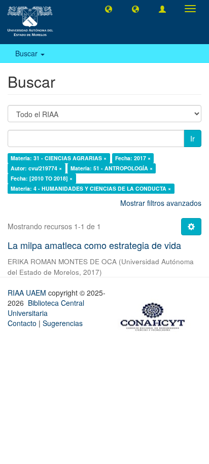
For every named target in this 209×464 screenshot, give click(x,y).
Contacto (22, 323)
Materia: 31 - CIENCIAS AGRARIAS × (59, 158)
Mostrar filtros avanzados (160, 203)
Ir (192, 138)
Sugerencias (63, 323)
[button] (108, 8)
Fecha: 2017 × (133, 158)
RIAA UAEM (28, 293)
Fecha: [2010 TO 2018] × (42, 178)
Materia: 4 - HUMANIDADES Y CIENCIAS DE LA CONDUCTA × (91, 188)
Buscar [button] (27, 53)
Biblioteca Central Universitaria (46, 308)
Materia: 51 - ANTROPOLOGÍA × (112, 168)
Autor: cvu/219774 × (36, 168)
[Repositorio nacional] (155, 315)
